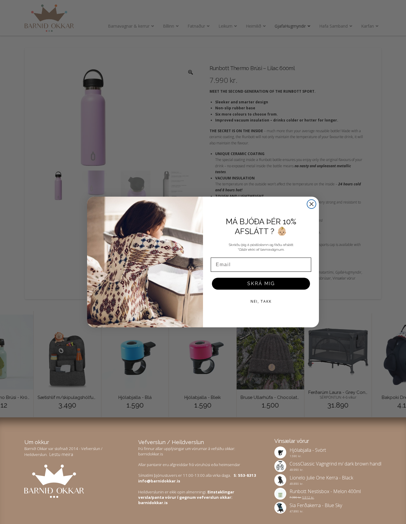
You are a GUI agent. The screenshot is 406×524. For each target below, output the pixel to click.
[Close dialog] (311, 204)
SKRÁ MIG (261, 283)
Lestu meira (61, 454)
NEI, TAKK (261, 301)
